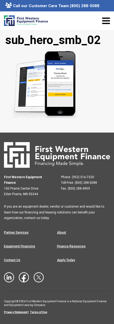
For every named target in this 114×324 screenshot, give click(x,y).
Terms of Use (38, 312)
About (61, 232)
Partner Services (16, 232)
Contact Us (12, 260)
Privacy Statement (15, 312)
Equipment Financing (19, 246)
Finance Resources (71, 246)
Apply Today (66, 260)
